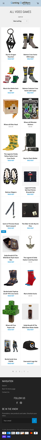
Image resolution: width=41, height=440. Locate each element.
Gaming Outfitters (11, 430)
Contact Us (5, 392)
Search (4, 385)
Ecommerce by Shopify (28, 430)
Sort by (20, 17)
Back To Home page (8, 389)
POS (18, 430)
